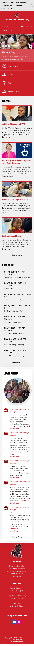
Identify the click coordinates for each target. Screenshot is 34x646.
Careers (18, 5)
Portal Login (21, 2)
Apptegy (21, 641)
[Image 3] (9, 46)
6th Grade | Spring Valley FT (14, 322)
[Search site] (30, 5)
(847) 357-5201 (17, 576)
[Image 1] (3, 46)
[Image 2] (6, 46)
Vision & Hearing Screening (14, 345)
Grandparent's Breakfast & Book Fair (17, 277)
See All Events (17, 362)
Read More (25, 501)
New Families (7, 5)
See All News (17, 255)
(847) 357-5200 (17, 574)
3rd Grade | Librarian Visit (13, 300)
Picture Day (8, 289)
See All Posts (17, 537)
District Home (7, 2)
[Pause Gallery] (30, 46)
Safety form (7, 8)
